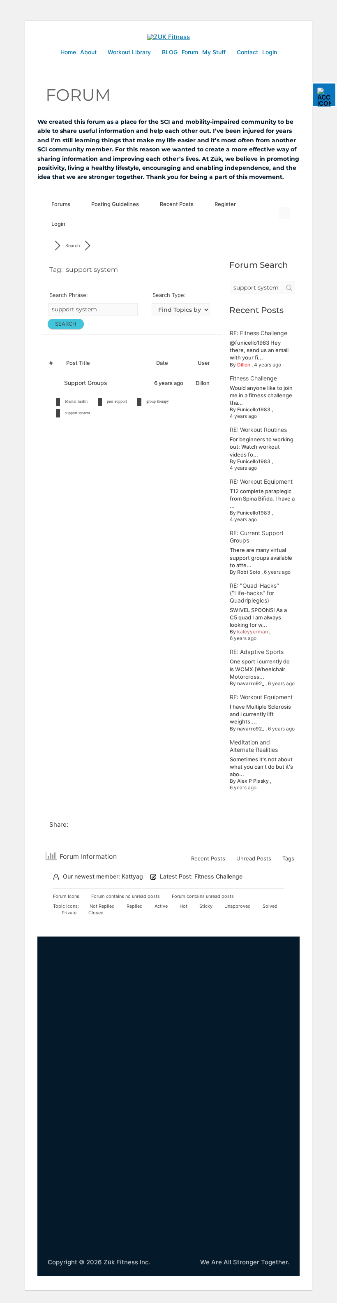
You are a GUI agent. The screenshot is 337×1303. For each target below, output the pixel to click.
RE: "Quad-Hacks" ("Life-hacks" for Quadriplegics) (254, 593)
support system (77, 412)
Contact (247, 52)
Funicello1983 (253, 409)
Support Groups (87, 382)
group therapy (157, 401)
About (88, 52)
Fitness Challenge (253, 378)
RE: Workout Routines (258, 429)
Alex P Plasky (253, 781)
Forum (190, 52)
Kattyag (132, 876)
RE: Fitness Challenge (258, 332)
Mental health (76, 401)
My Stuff (214, 52)
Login (269, 52)
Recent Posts (177, 204)
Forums (60, 204)
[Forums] (48, 245)
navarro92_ (250, 683)
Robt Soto (248, 572)
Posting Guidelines (115, 204)
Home (68, 52)
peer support (117, 401)
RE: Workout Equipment (261, 481)
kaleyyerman (252, 631)
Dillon (243, 365)
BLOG (170, 52)
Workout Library (129, 52)
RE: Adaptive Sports (257, 651)
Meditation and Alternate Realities (254, 746)
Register (225, 204)
